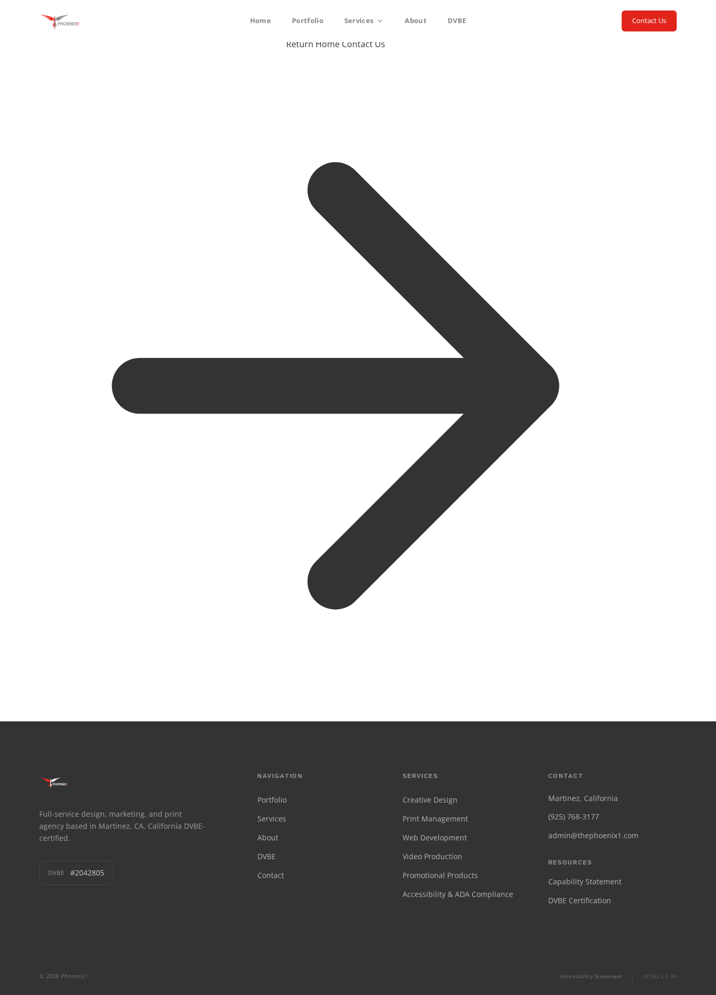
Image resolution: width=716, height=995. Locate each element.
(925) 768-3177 (573, 816)
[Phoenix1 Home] (60, 21)
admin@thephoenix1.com (593, 835)
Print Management (435, 819)
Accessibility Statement (591, 976)
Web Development (435, 837)
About (416, 20)
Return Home (313, 44)
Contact (270, 875)
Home (260, 20)
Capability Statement (585, 881)
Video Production (432, 856)
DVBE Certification (579, 900)
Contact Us (649, 20)
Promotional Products (440, 875)
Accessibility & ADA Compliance (458, 894)
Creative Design (430, 800)
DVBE (457, 20)
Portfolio (307, 20)
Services (359, 20)
